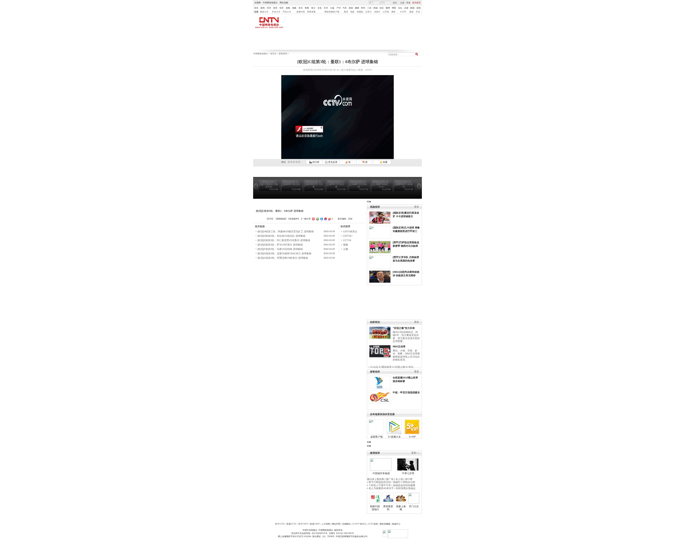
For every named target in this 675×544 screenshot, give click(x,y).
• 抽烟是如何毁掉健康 (403, 485)
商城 (375, 8)
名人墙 (399, 479)
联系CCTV (291, 524)
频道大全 (264, 12)
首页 (256, 8)
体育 (275, 8)
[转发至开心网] (313, 219)
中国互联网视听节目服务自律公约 (351, 536)
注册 (402, 3)
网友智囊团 (385, 524)
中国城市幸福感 (381, 473)
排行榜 (315, 162)
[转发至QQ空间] (317, 219)
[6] (294, 162)
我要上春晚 (401, 508)
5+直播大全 (394, 436)
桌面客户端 (376, 436)
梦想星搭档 (388, 508)
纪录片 (368, 12)
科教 (307, 8)
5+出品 (374, 366)
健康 (357, 8)
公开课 (386, 12)
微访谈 (370, 479)
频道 (411, 12)
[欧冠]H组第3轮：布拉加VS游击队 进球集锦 (281, 235)
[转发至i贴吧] (325, 219)
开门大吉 (414, 506)
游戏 (418, 8)
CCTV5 (347, 240)
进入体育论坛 (348, 69)
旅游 (351, 8)
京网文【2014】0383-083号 (341, 533)
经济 (269, 8)
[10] (299, 162)
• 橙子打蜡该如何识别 (379, 482)
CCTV (403, 12)
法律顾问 (346, 524)
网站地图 (284, 2)
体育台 (273, 53)
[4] (291, 162)
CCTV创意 (373, 524)
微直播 (380, 479)
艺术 (326, 8)
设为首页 (416, 2)
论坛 (400, 8)
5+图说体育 (385, 366)
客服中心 (396, 524)
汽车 (345, 8)
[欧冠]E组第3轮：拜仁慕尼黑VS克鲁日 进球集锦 (284, 240)
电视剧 (360, 12)
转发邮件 (294, 219)
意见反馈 (332, 162)
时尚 (363, 8)
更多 (416, 206)
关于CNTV (303, 524)
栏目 (418, 12)
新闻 (263, 8)
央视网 (257, 2)
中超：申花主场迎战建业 (406, 392)
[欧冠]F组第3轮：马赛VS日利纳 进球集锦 (280, 249)
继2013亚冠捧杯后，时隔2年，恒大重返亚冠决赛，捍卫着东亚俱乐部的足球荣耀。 (406, 337)
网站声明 (336, 524)
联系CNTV (315, 524)
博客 (394, 8)
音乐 (300, 8)
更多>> (415, 452)
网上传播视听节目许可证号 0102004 (294, 536)
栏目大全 (276, 12)
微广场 (389, 479)
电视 (256, 12)
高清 (346, 12)
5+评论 (409, 366)
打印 (270, 219)
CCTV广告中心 (359, 524)
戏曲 (294, 8)
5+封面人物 (398, 366)
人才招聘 (326, 524)
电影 (352, 12)
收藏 (384, 162)
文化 (319, 8)
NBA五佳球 (399, 346)
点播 (345, 249)
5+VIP (412, 436)
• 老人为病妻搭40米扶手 (380, 488)
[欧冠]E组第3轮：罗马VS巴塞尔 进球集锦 (280, 244)
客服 (408, 2)
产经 (338, 8)
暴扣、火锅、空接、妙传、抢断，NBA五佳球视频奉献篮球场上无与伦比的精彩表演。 (406, 355)
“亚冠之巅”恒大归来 (404, 328)
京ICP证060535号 (319, 533)
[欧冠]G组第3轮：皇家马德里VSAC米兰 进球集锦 (284, 253)
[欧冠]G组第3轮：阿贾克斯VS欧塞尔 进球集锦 (283, 257)
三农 (369, 8)
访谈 (406, 8)
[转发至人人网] (321, 219)
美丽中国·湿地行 (375, 508)
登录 (395, 3)
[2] (288, 162)
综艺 (281, 8)
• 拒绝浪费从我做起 (405, 488)
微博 (388, 8)
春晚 (288, 8)
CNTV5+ (348, 235)
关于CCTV (280, 524)
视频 (345, 244)
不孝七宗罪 (408, 473)
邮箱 (412, 8)
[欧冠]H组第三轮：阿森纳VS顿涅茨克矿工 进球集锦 (286, 231)
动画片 (377, 12)
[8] (296, 162)
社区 (382, 8)
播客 (393, 12)
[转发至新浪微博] (329, 219)
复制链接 (281, 219)
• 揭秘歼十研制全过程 (403, 482)
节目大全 (287, 12)
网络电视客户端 (331, 12)
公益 (332, 8)
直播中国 (300, 12)
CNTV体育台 (350, 231)
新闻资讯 (283, 53)
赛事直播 (311, 12)
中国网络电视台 (270, 2)
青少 (313, 8)
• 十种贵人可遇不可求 (379, 485)
